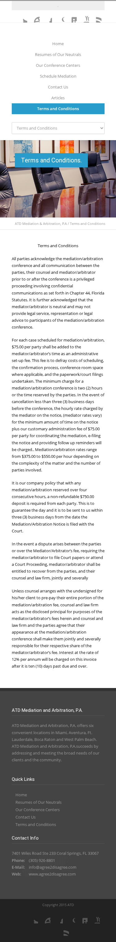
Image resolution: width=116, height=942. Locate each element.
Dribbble (33, 16)
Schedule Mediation (58, 76)
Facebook (46, 16)
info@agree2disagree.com (52, 867)
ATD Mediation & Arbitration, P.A (41, 223)
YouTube (83, 16)
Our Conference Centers (58, 65)
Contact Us (58, 87)
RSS (95, 16)
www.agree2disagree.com (52, 874)
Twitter (21, 16)
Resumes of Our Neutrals (58, 54)
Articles (58, 98)
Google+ (58, 16)
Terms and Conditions (58, 108)
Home (58, 43)
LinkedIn (70, 16)
